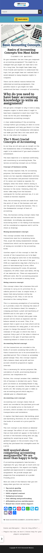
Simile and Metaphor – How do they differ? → (21, 528)
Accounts (29, 56)
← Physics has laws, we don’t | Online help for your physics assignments (21, 532)
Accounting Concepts (32, 520)
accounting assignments (17, 520)
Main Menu (23, 19)
